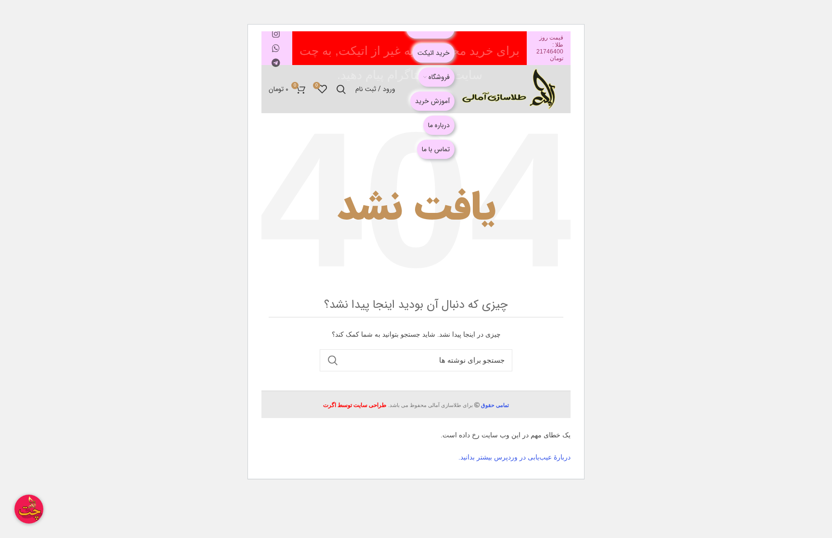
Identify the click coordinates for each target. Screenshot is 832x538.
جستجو (333, 360)
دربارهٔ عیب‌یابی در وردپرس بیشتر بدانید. (514, 457)
